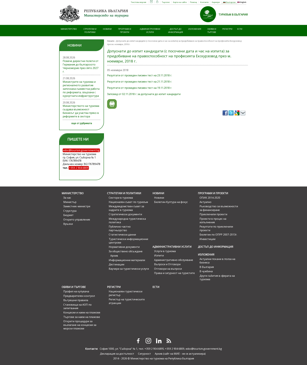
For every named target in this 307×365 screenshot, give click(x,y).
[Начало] (94, 23)
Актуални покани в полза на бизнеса (217, 260)
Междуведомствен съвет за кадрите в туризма (126, 208)
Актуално (205, 202)
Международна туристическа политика (127, 220)
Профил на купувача (76, 291)
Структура (69, 211)
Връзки (68, 224)
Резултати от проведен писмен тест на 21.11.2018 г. (139, 81)
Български (231, 2)
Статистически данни (122, 234)
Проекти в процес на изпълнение (213, 220)
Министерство (69, 28)
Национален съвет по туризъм (128, 202)
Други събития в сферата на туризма (217, 277)
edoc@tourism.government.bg (204, 348)
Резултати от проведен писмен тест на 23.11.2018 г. (139, 75)
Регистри (227, 28)
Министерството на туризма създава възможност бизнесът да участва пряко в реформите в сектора (81, 111)
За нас (67, 197)
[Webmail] (151, 2)
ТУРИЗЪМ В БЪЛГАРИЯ (233, 14)
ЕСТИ (239, 28)
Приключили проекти (213, 214)
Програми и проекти (124, 30)
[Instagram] (148, 340)
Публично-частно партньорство (120, 228)
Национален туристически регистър (125, 293)
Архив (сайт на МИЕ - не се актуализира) (180, 353)
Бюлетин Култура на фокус (171, 202)
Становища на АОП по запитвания (77, 306)
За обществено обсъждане (125, 251)
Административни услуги (150, 30)
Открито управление (76, 219)
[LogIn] (157, 2)
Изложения (194, 28)
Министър (69, 202)
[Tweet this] (231, 116)
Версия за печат (112, 104)
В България (207, 267)
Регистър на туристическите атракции (127, 301)
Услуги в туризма (165, 251)
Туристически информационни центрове (128, 240)
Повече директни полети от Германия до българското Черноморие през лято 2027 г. (80, 66)
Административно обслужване (173, 260)
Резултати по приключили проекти (216, 228)
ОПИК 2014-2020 (210, 197)
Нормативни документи (124, 247)
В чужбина (206, 271)
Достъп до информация (175, 30)
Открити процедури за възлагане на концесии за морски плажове (79, 324)
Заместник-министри (76, 206)
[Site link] (209, 23)
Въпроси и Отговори (167, 264)
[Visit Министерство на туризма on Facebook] (225, 116)
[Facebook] (138, 340)
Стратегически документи (125, 214)
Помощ (193, 2)
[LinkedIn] (158, 340)
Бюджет (68, 215)
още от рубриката (81, 123)
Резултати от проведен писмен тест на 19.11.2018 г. (139, 88)
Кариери (216, 2)
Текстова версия (138, 2)
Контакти (204, 2)
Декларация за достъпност (117, 353)
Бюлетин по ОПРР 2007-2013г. (218, 234)
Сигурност (144, 353)
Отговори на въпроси (168, 268)
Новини (107, 28)
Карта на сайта (180, 2)
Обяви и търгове (211, 30)
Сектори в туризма (121, 197)
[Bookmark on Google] (237, 116)
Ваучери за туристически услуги (129, 268)
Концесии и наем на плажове (81, 312)
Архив (114, 255)
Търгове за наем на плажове (81, 317)
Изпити (159, 255)
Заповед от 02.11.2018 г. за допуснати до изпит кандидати (144, 94)
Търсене (166, 2)
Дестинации (116, 264)
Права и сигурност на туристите (174, 273)
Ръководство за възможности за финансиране (219, 208)
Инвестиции (207, 239)
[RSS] (168, 340)
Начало (110, 41)
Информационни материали (127, 260)
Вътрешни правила (75, 300)
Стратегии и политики (89, 30)
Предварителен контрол (79, 296)
